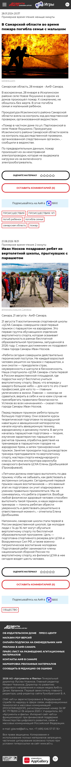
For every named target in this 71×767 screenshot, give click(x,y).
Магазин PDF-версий (17, 637)
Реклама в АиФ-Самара (19, 646)
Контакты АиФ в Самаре (20, 659)
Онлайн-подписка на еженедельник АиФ (32, 642)
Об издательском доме (19, 633)
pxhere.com (8, 80)
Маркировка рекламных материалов (29, 663)
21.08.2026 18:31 (10, 241)
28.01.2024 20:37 (11, 13)
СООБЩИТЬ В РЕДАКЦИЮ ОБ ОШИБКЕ (27, 668)
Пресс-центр (47, 633)
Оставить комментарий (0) (36, 187)
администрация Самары (16, 309)
